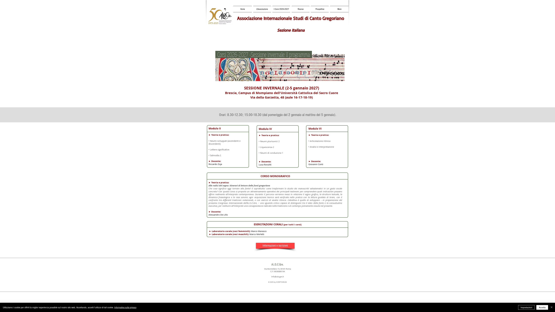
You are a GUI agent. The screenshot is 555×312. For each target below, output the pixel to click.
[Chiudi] (551, 307)
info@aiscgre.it (277, 276)
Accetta (542, 307)
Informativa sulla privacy (125, 307)
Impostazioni (526, 307)
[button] (281, 9)
